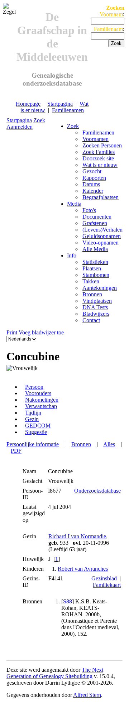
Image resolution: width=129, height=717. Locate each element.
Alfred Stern (87, 695)
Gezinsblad (104, 578)
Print (11, 332)
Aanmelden (19, 127)
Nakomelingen (41, 400)
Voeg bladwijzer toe (41, 332)
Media (74, 204)
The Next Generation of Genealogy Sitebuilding (54, 673)
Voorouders (38, 393)
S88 (67, 601)
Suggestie (36, 432)
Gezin (32, 419)
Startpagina (60, 104)
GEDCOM (38, 426)
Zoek (39, 120)
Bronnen (81, 444)
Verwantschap (41, 406)
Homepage (28, 104)
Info (71, 255)
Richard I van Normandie (77, 536)
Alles (109, 444)
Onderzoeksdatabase (97, 491)
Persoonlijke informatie (32, 444)
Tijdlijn (33, 413)
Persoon (34, 387)
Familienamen (68, 110)
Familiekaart (107, 585)
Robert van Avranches (83, 569)
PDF (16, 451)
